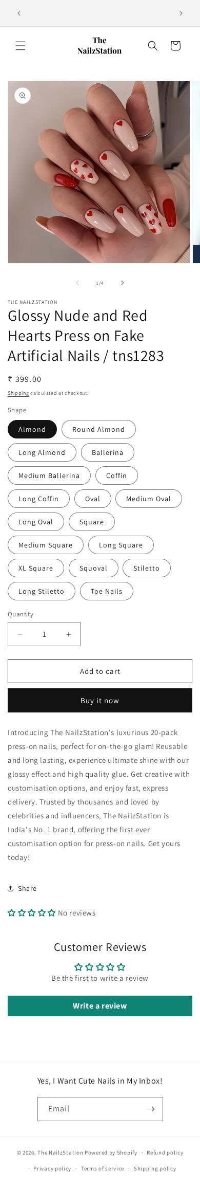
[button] (20, 45)
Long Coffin (38, 498)
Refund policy (165, 1152)
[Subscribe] (151, 1109)
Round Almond (98, 429)
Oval (93, 498)
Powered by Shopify (111, 1152)
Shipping (18, 393)
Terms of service (102, 1168)
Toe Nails (107, 591)
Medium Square (45, 545)
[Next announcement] (181, 13)
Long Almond (42, 452)
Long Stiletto (41, 591)
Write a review (100, 1005)
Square (91, 521)
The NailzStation (60, 1152)
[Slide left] (77, 282)
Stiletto (146, 568)
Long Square (121, 545)
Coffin (116, 475)
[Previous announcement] (19, 13)
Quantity (20, 614)
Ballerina (108, 452)
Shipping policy (155, 1168)
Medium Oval (148, 498)
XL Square (35, 568)
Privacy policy (52, 1168)
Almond (32, 429)
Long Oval (35, 521)
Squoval (93, 568)
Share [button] (27, 888)
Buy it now (100, 700)
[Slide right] (122, 282)
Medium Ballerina (49, 475)
